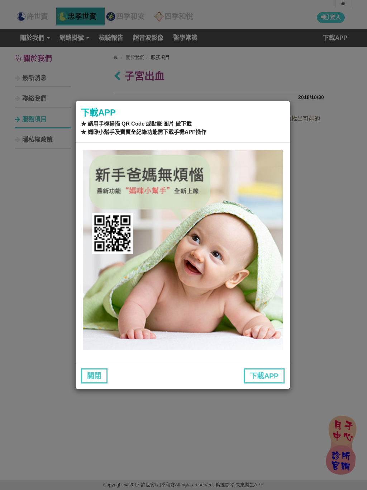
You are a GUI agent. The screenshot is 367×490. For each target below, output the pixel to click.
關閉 (94, 376)
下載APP (264, 376)
